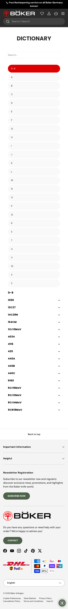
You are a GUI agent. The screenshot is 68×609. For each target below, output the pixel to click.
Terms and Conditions (33, 601)
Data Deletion (30, 598)
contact (13, 540)
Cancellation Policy (11, 601)
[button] (56, 13)
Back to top (34, 434)
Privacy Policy (45, 598)
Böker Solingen (17, 593)
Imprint (49, 601)
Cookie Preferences (12, 598)
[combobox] (34, 21)
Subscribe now (16, 495)
